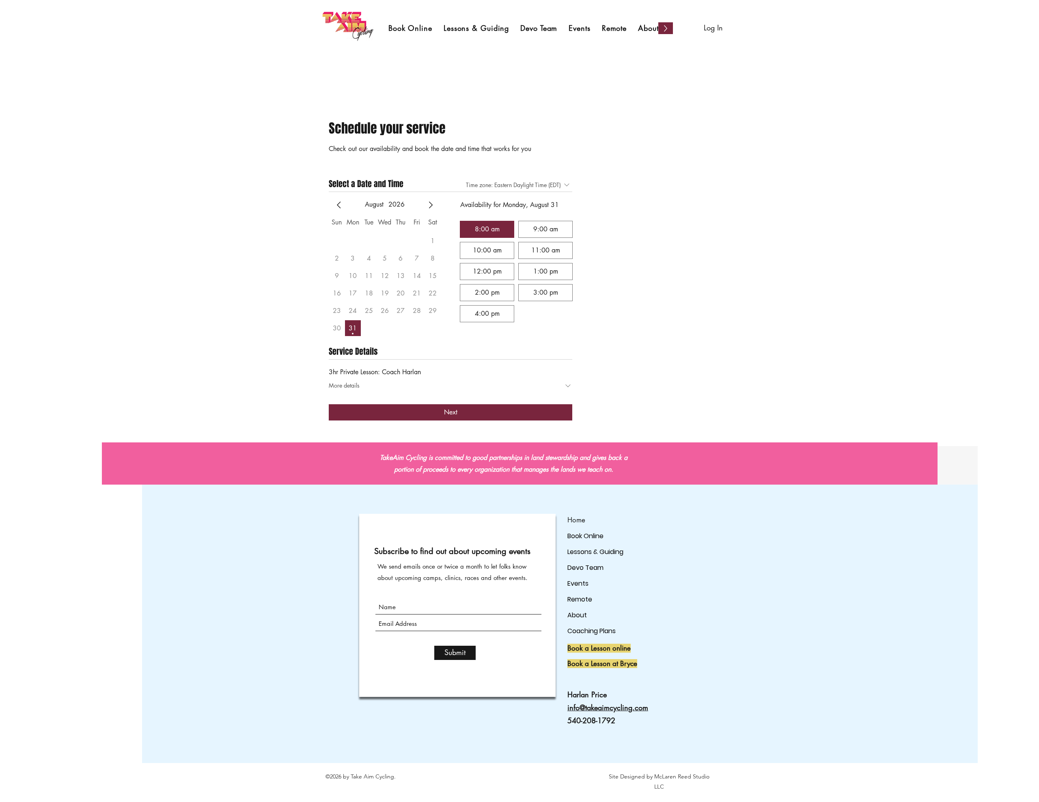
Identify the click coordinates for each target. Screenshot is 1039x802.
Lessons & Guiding (595, 551)
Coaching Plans (591, 631)
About (577, 615)
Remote (579, 599)
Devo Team (585, 567)
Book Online (585, 536)
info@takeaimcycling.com (607, 707)
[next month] (430, 205)
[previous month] (339, 205)
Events (577, 583)
